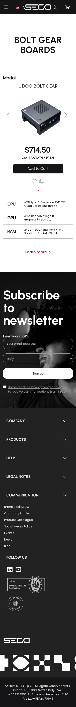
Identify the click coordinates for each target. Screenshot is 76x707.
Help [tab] (10, 458)
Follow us (16, 557)
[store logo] (38, 6)
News (8, 539)
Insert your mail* (15, 336)
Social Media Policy (18, 526)
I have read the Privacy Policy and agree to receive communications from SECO (37, 389)
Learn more (36, 252)
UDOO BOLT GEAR (38, 86)
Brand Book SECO (16, 507)
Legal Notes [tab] (18, 476)
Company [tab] (15, 421)
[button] (20, 7)
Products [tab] (16, 439)
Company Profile (16, 513)
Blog (7, 546)
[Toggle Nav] (6, 7)
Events (9, 533)
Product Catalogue (18, 520)
